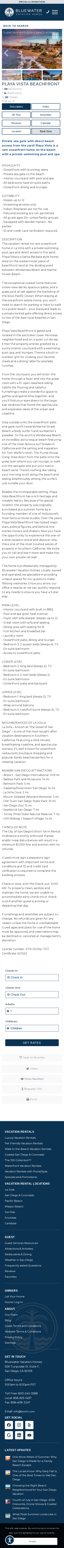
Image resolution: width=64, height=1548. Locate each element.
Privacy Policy (13, 1337)
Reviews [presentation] (16, 123)
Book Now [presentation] (46, 131)
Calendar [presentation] (46, 123)
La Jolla (10, 1189)
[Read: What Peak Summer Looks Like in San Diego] (8, 1516)
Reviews (10, 1271)
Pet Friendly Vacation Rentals (24, 1143)
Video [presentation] (45, 106)
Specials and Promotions (21, 1177)
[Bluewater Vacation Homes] (25, 12)
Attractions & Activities (19, 1248)
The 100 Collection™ (18, 1160)
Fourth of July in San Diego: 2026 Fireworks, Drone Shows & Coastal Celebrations (34, 1504)
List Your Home (15, 1296)
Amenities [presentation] (45, 114)
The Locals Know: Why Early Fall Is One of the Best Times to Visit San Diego (34, 1475)
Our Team (11, 1314)
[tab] (16, 106)
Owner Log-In (14, 1302)
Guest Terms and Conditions (23, 1326)
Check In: (11, 970)
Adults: (10, 1004)
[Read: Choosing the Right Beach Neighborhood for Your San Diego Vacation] (8, 1487)
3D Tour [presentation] (16, 114)
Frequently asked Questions (23, 1265)
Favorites (11, 1276)
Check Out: (13, 987)
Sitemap (10, 1342)
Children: (11, 1021)
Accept (32, 1541)
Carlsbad (10, 1223)
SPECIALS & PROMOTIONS (32, 2)
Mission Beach (14, 1206)
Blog (8, 1320)
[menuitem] (55, 12)
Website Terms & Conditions (23, 1331)
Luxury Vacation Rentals (20, 1137)
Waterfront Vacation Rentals (23, 1165)
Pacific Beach (14, 1200)
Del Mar (10, 1212)
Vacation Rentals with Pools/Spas (26, 1171)
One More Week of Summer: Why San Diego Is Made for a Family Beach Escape (34, 1461)
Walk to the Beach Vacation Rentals (28, 1149)
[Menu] (55, 12)
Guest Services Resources (21, 1243)
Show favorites (33, 1078)
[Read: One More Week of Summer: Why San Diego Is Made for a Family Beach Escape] (8, 1458)
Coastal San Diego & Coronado (24, 1154)
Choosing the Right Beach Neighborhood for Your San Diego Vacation (34, 1489)
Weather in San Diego (19, 1260)
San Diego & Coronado (19, 1195)
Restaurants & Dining (18, 1254)
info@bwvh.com (24, 1411)
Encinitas (10, 1217)
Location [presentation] (16, 131)
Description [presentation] (16, 106)
